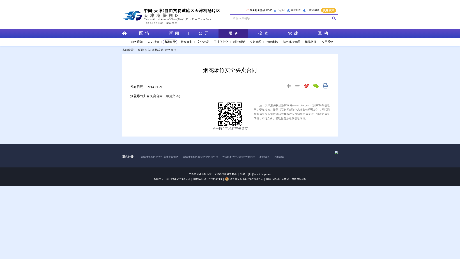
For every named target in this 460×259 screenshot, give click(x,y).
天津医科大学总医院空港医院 (238, 157)
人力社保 (153, 41)
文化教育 (203, 41)
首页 (140, 49)
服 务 (233, 33)
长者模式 (328, 10)
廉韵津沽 (264, 157)
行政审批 (272, 41)
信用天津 (279, 157)
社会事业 (186, 41)
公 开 (204, 33)
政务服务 (171, 49)
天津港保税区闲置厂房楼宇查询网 (159, 157)
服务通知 (137, 41)
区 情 (144, 33)
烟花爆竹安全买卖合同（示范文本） (156, 96)
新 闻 (174, 33)
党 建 (293, 33)
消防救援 (311, 41)
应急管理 (255, 41)
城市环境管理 (291, 41)
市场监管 (170, 41)
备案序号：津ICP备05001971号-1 (172, 179)
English (281, 10)
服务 (147, 49)
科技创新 (239, 41)
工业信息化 (221, 41)
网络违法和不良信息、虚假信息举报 (286, 179)
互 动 (323, 33)
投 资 (263, 33)
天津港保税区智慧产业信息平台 (200, 157)
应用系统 (327, 41)
